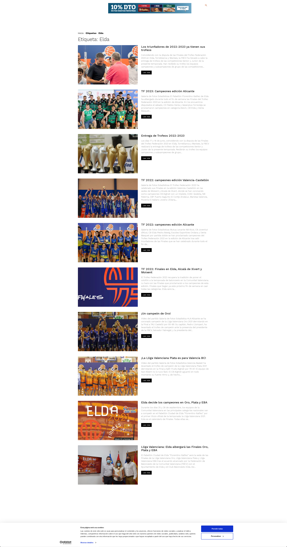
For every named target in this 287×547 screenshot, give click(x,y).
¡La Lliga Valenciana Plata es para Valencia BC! (173, 358)
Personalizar (216, 536)
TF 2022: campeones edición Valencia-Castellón (175, 180)
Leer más (146, 72)
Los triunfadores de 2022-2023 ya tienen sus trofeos (173, 48)
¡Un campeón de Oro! (156, 313)
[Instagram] (207, 10)
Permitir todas (217, 529)
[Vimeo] (200, 13)
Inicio (81, 33)
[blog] (203, 9)
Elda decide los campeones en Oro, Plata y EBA (174, 402)
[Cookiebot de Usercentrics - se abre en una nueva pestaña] (65, 542)
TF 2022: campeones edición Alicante (167, 224)
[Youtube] (204, 13)
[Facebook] (196, 10)
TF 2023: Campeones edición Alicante (167, 91)
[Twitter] (200, 9)
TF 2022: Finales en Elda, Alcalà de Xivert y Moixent (171, 270)
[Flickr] (196, 13)
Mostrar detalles (86, 543)
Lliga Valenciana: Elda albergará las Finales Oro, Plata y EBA (174, 448)
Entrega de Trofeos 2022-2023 (163, 135)
